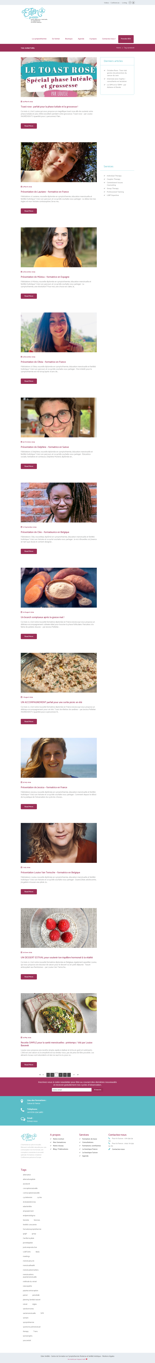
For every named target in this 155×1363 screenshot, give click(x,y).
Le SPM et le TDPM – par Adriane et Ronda (116, 86)
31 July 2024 (27, 782)
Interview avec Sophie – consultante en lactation (117, 80)
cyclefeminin (27, 1197)
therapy (25, 1331)
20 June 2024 (27, 952)
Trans (35, 1331)
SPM (42, 1313)
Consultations (87, 1142)
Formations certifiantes (91, 1145)
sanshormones (28, 1308)
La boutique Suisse (90, 1152)
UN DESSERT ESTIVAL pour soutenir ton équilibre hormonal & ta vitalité (57, 958)
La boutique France (89, 1149)
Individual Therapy (114, 175)
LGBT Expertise (113, 195)
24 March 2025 (28, 101)
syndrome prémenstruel (31, 1326)
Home (118, 47)
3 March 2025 (27, 187)
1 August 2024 (28, 697)
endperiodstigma (29, 1215)
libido (37, 1251)
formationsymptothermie (32, 1229)
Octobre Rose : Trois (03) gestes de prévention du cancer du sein (117, 73)
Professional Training (115, 191)
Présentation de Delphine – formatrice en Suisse (45, 447)
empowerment (28, 1211)
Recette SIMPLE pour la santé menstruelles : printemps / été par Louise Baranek (56, 1044)
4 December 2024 (29, 272)
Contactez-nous (118, 1149)
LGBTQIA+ (27, 1251)
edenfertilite (27, 1206)
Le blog (124, 3)
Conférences (115, 3)
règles (34, 1304)
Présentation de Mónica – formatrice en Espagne (45, 277)
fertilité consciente (30, 1224)
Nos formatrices (59, 1142)
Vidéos (106, 3)
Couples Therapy (113, 179)
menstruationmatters (30, 1270)
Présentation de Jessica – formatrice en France (44, 787)
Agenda (85, 1156)
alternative (27, 1174)
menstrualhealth (29, 1265)
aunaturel (26, 1183)
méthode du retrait (30, 1281)
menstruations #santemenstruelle (30, 1276)
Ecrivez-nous (32, 1121)
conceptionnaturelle (30, 1188)
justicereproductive (30, 1247)
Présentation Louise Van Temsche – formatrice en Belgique (50, 873)
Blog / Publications (60, 1149)
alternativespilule (29, 1179)
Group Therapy (113, 188)
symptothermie (28, 1322)
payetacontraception (30, 1290)
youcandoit (27, 1340)
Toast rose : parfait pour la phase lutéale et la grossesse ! (49, 107)
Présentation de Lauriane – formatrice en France (45, 192)
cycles (39, 1197)
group (34, 1233)
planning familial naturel (31, 1299)
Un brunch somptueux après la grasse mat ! (42, 617)
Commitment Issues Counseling (115, 184)
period (25, 1295)
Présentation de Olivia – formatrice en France (43, 362)
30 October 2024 (29, 442)
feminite (26, 1220)
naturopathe (27, 1286)
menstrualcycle (28, 1260)
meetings (26, 1256)
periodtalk (35, 1295)
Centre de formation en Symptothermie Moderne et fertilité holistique (76, 1356)
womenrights (27, 1335)
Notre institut (58, 1139)
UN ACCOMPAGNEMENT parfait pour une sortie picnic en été (51, 702)
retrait (25, 1304)
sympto (25, 1317)
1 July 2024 (26, 867)
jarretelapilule (28, 1242)
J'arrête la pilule (28, 1238)
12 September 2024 (29, 527)
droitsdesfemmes (29, 1202)
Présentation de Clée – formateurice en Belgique (45, 532)
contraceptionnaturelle (31, 1192)
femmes (37, 1220)
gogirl (25, 1233)
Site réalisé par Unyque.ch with (77, 1359)
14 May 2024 (27, 1037)
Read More (29, 126)
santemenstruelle (29, 1313)
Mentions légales (108, 1356)
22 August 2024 (28, 612)
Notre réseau (58, 1145)
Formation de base (89, 1139)
